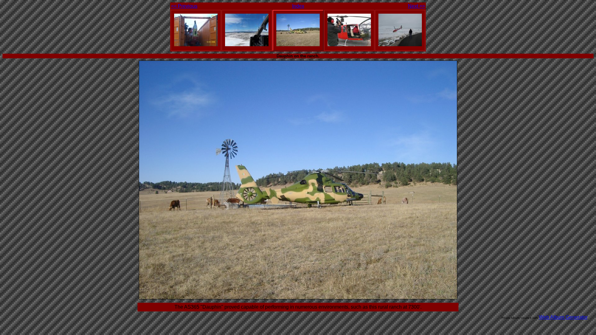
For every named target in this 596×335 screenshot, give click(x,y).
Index (298, 6)
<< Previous (184, 6)
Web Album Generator (563, 317)
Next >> (416, 6)
